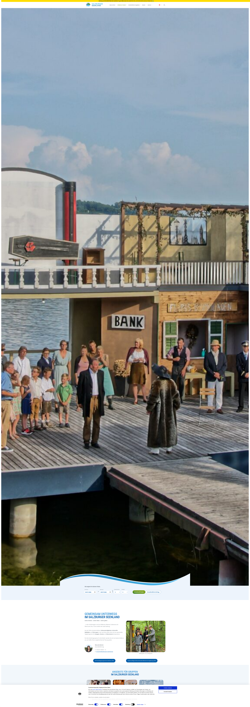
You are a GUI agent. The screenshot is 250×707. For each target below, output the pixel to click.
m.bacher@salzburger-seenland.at (104, 651)
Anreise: (86, 589)
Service (149, 5)
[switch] (109, 704)
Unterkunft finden (139, 592)
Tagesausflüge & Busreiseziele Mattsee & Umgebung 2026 (142, 660)
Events (143, 5)
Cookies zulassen (168, 687)
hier (153, 0)
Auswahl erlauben (168, 691)
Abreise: (102, 589)
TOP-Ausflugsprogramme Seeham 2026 (104, 660)
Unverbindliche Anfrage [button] (153, 592)
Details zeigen (140, 704)
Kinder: (123, 589)
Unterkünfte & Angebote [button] (134, 5)
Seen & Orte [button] (112, 5)
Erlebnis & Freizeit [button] (122, 5)
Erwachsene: (117, 589)
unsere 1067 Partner (97, 689)
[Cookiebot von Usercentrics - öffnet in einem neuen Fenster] (79, 704)
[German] (160, 5)
